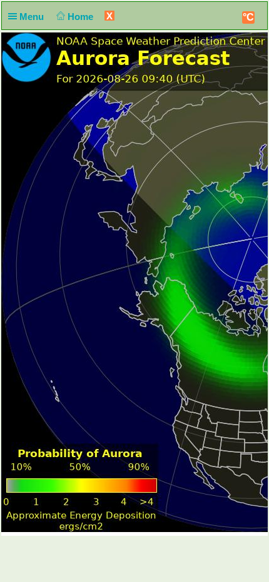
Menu (33, 16)
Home (81, 16)
